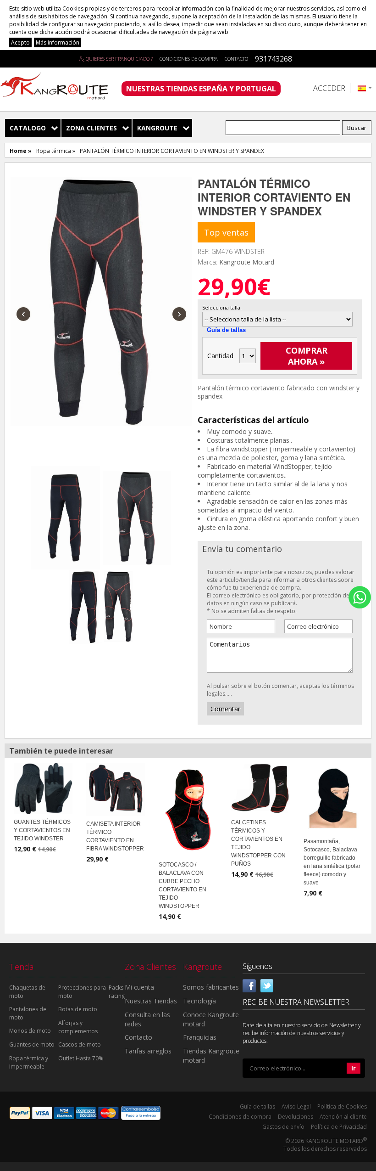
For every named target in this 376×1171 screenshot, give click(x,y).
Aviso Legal (296, 1106)
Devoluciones (295, 1116)
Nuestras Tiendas (151, 1000)
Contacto (236, 58)
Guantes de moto (32, 1044)
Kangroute (157, 128)
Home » (21, 151)
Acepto (20, 42)
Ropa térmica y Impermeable (28, 1062)
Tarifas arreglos (148, 1051)
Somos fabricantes (211, 987)
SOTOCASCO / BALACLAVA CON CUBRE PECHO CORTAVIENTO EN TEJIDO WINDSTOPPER (182, 885)
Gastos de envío (283, 1127)
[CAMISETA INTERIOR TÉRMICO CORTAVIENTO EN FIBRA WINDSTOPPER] (115, 788)
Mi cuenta (139, 987)
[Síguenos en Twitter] (267, 985)
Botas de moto (77, 1009)
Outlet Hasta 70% (81, 1058)
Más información (57, 42)
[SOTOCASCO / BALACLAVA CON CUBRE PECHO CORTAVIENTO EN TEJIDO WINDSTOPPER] (188, 809)
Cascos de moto (79, 1044)
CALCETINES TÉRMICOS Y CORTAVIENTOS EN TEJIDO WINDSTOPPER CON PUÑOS (258, 843)
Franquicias (199, 1037)
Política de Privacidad (339, 1127)
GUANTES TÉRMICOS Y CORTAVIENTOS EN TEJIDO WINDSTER (42, 830)
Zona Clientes (91, 128)
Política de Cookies (342, 1106)
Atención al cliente (343, 1116)
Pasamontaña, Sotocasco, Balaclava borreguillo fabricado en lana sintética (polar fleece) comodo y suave (332, 862)
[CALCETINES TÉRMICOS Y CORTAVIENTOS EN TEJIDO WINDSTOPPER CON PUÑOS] (260, 788)
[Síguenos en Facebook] (249, 985)
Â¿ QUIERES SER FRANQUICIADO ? (116, 58)
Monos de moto (30, 1031)
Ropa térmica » (55, 151)
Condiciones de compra (189, 58)
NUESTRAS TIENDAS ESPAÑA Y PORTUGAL (201, 89)
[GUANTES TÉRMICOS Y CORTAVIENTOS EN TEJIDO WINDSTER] (43, 788)
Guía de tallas (226, 330)
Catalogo (28, 128)
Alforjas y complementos (78, 1027)
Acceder (329, 88)
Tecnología (199, 1000)
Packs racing (117, 992)
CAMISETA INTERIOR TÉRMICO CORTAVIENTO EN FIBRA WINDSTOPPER (115, 836)
